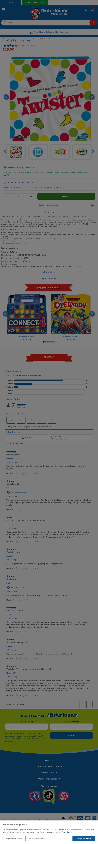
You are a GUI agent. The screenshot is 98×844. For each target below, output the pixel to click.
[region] (49, 832)
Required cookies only (14, 838)
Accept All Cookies (84, 838)
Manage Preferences (37, 838)
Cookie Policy (67, 832)
